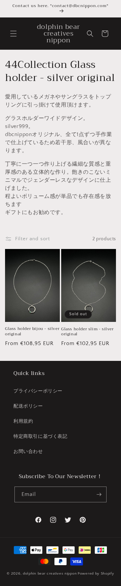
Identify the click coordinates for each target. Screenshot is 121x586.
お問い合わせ (28, 451)
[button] (13, 33)
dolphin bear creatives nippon (50, 574)
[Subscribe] (98, 494)
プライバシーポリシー (38, 391)
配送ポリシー (28, 406)
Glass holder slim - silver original (87, 332)
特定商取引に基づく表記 (40, 436)
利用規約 (23, 421)
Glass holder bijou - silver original (32, 331)
